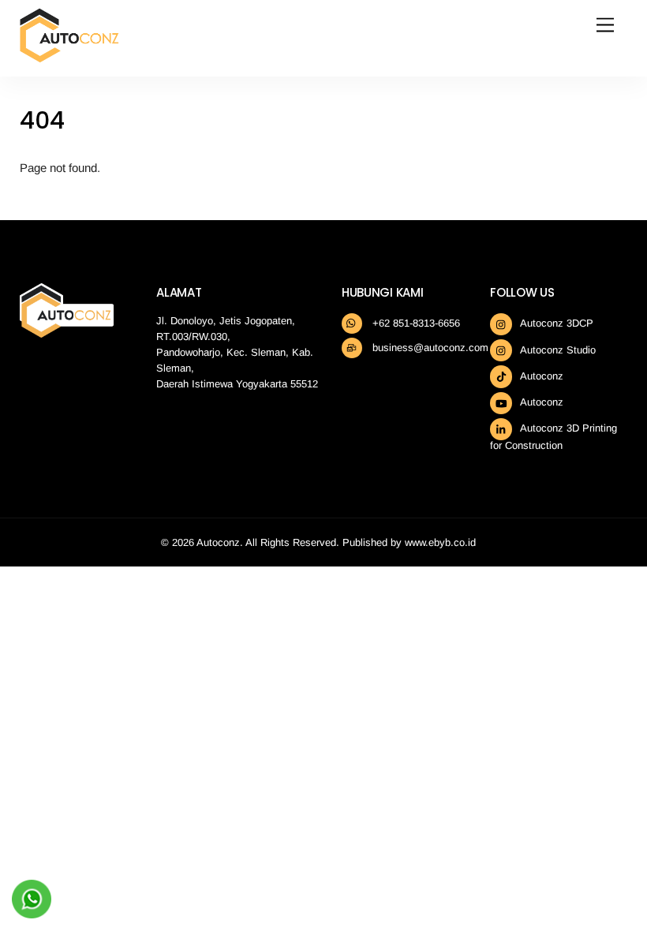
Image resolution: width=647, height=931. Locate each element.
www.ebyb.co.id (440, 542)
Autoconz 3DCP (555, 323)
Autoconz (540, 376)
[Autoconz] (69, 56)
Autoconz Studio (557, 350)
